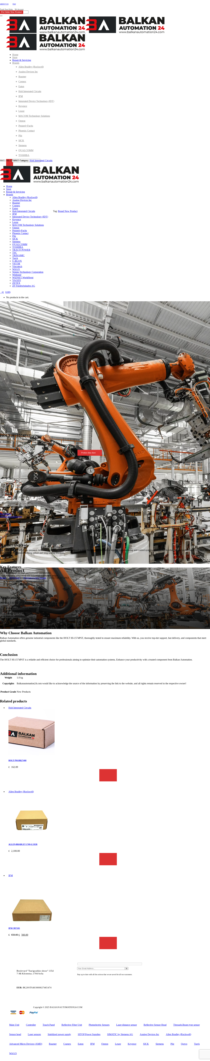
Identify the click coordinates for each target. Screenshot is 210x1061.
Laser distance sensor (126, 1025)
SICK (146, 1044)
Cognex (67, 1044)
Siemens (160, 1044)
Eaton (80, 1044)
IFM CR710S (14, 928)
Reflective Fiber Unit (71, 1025)
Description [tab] (5, 514)
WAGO (13, 1053)
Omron (104, 1044)
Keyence (132, 1044)
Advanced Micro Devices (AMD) (25, 1044)
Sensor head (15, 1034)
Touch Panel (49, 1025)
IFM (10, 875)
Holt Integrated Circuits (41, 160)
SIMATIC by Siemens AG (120, 1034)
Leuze (118, 1044)
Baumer (53, 1044)
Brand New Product (67, 211)
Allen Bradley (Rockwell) (21, 791)
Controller (31, 1025)
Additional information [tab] (11, 516)
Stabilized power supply (59, 1034)
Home (3, 578)
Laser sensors (34, 1034)
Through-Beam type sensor (186, 1025)
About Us (4, 4)
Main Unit (14, 1025)
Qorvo (184, 1044)
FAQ (14, 4)
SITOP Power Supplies (89, 1034)
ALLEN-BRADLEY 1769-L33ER (22, 844)
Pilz (172, 1044)
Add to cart (108, 775)
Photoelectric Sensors (99, 1025)
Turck (197, 1044)
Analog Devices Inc (149, 1034)
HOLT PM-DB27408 (17, 760)
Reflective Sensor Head (155, 1025)
